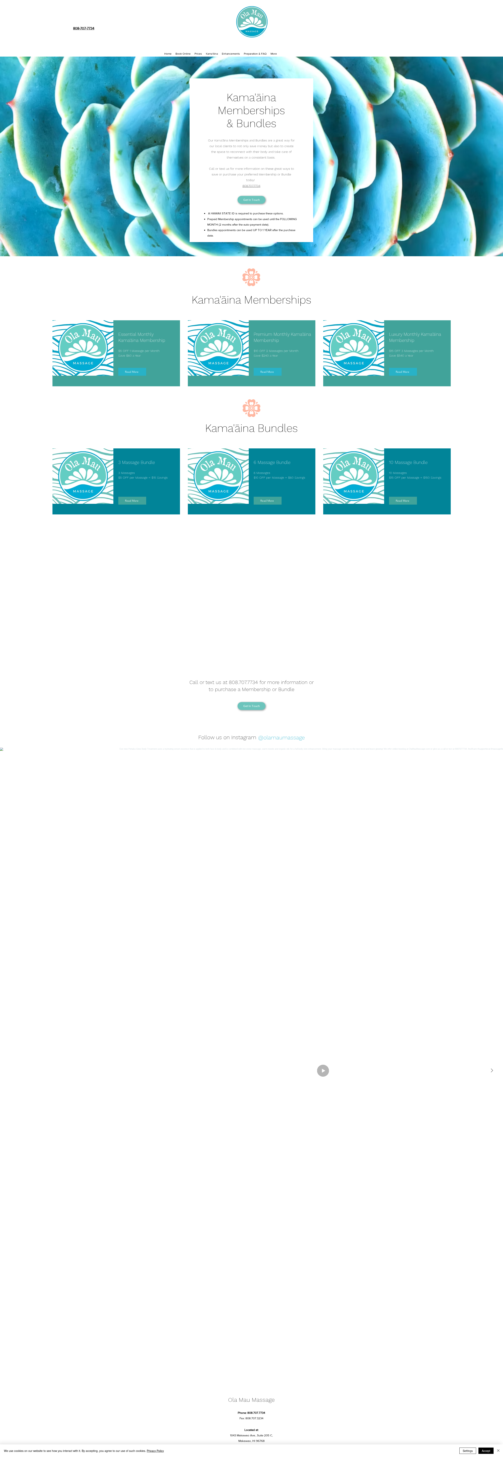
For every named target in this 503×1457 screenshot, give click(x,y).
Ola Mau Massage (251, 1399)
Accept (486, 1451)
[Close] (498, 1451)
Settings (468, 1451)
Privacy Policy (155, 1451)
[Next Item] (492, 1071)
